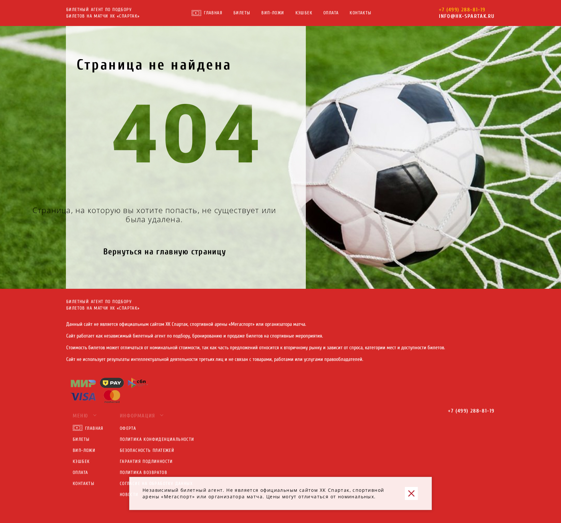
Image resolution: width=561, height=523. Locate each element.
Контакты (360, 13)
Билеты (241, 13)
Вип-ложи (272, 13)
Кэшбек (303, 13)
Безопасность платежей (147, 450)
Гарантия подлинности (146, 461)
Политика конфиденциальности (157, 439)
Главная (213, 13)
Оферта (128, 428)
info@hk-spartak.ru (467, 16)
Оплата (331, 13)
